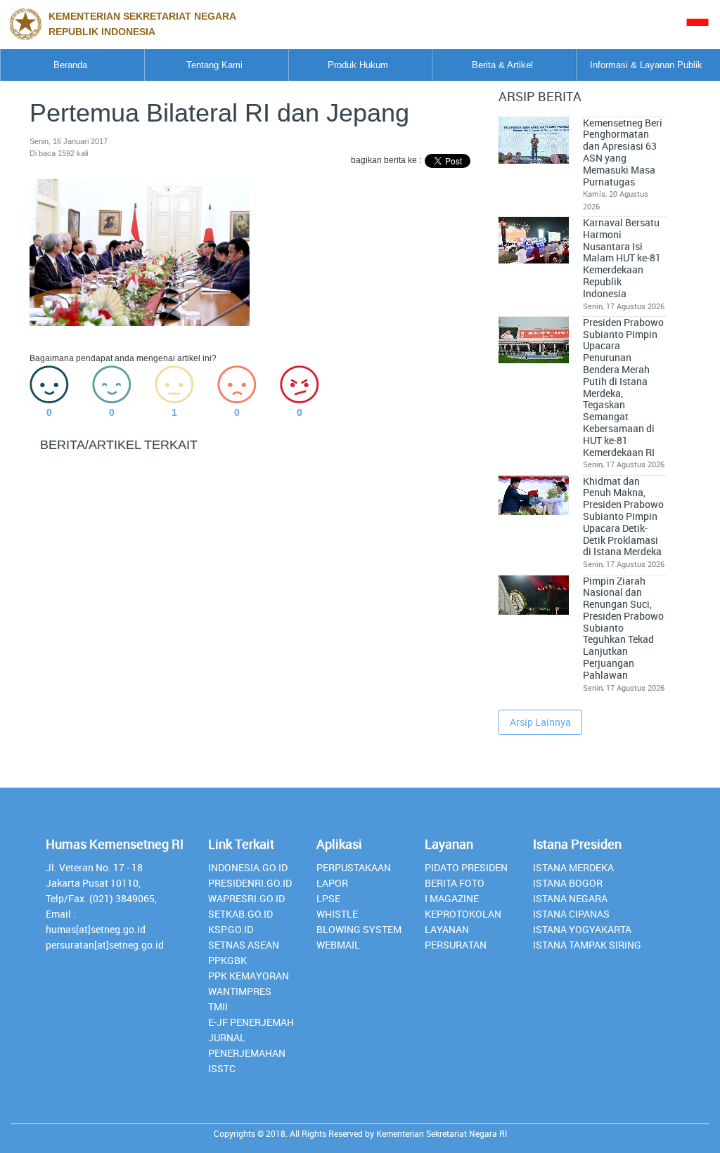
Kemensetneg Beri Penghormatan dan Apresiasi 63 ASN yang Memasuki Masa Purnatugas (622, 152)
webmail (338, 944)
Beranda (70, 65)
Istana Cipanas (571, 913)
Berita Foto (454, 883)
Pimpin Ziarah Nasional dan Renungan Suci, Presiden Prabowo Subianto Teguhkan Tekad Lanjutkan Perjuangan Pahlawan (623, 628)
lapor (332, 883)
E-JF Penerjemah (251, 1022)
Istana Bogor (568, 883)
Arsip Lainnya (540, 722)
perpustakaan (353, 867)
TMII (218, 1006)
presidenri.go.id (250, 883)
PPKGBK (227, 960)
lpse (328, 898)
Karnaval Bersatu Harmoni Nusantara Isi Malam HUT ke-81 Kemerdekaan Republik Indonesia (622, 258)
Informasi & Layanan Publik (646, 65)
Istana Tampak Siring (587, 944)
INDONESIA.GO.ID (248, 867)
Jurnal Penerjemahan (246, 1045)
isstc (222, 1068)
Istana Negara (570, 898)
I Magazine (452, 898)
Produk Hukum (358, 65)
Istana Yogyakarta (582, 929)
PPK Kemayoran (248, 975)
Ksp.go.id (230, 929)
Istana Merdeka (573, 867)
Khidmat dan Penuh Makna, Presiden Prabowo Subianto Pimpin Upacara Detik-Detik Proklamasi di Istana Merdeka (623, 517)
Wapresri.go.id (246, 898)
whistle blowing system (358, 921)
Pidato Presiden (466, 867)
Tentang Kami (214, 65)
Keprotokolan (463, 913)
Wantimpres (239, 991)
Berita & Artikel (502, 65)
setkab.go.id (240, 913)
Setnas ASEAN (243, 944)
